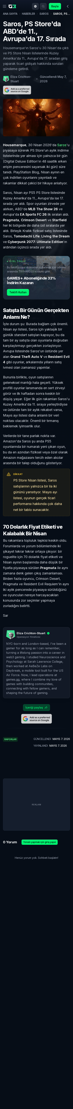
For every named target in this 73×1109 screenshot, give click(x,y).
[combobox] (35, 6)
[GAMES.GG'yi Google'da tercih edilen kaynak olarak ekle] (17, 90)
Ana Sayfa (10, 13)
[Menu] (4, 6)
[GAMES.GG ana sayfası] (13, 6)
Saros (44, 13)
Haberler (28, 13)
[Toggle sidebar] (67, 6)
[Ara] (43, 6)
